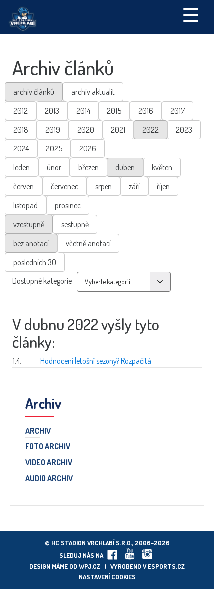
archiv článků (33, 92)
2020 (85, 130)
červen (23, 186)
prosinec (68, 205)
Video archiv (48, 462)
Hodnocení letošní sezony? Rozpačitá (95, 361)
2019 (52, 130)
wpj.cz (89, 566)
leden (21, 167)
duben (125, 167)
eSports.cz (166, 566)
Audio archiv (49, 478)
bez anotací (31, 243)
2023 (184, 130)
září (134, 186)
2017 (177, 111)
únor (54, 167)
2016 (145, 111)
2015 (114, 111)
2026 (87, 148)
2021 (118, 130)
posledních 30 (34, 262)
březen (88, 167)
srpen (103, 186)
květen (162, 167)
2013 (52, 111)
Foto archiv (47, 446)
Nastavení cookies (107, 577)
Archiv (38, 431)
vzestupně (28, 224)
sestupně (75, 224)
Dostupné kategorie (42, 281)
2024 (21, 148)
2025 (54, 148)
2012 (20, 111)
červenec (64, 186)
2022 (150, 130)
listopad (25, 205)
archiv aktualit (93, 92)
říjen (163, 186)
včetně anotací (88, 243)
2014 (83, 111)
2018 (20, 130)
